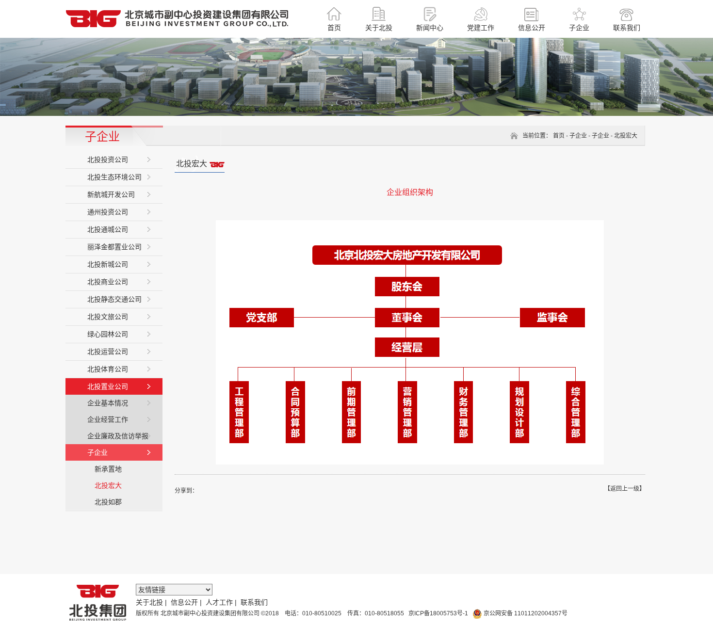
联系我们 (254, 602)
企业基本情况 (107, 403)
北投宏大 (108, 485)
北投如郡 (108, 502)
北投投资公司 (107, 159)
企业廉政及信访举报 (117, 436)
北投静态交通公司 (114, 299)
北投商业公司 (107, 282)
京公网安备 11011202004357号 (524, 613)
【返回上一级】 (624, 488)
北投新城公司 (107, 264)
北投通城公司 (107, 229)
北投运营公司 (107, 351)
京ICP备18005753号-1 (437, 613)
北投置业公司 (107, 386)
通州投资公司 (107, 212)
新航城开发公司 (111, 194)
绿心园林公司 (107, 334)
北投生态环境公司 (114, 177)
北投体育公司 (107, 369)
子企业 (97, 452)
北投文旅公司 (107, 317)
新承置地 (108, 469)
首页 (559, 135)
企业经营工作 (107, 419)
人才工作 (219, 602)
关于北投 (149, 602)
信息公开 (184, 602)
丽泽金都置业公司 (114, 247)
